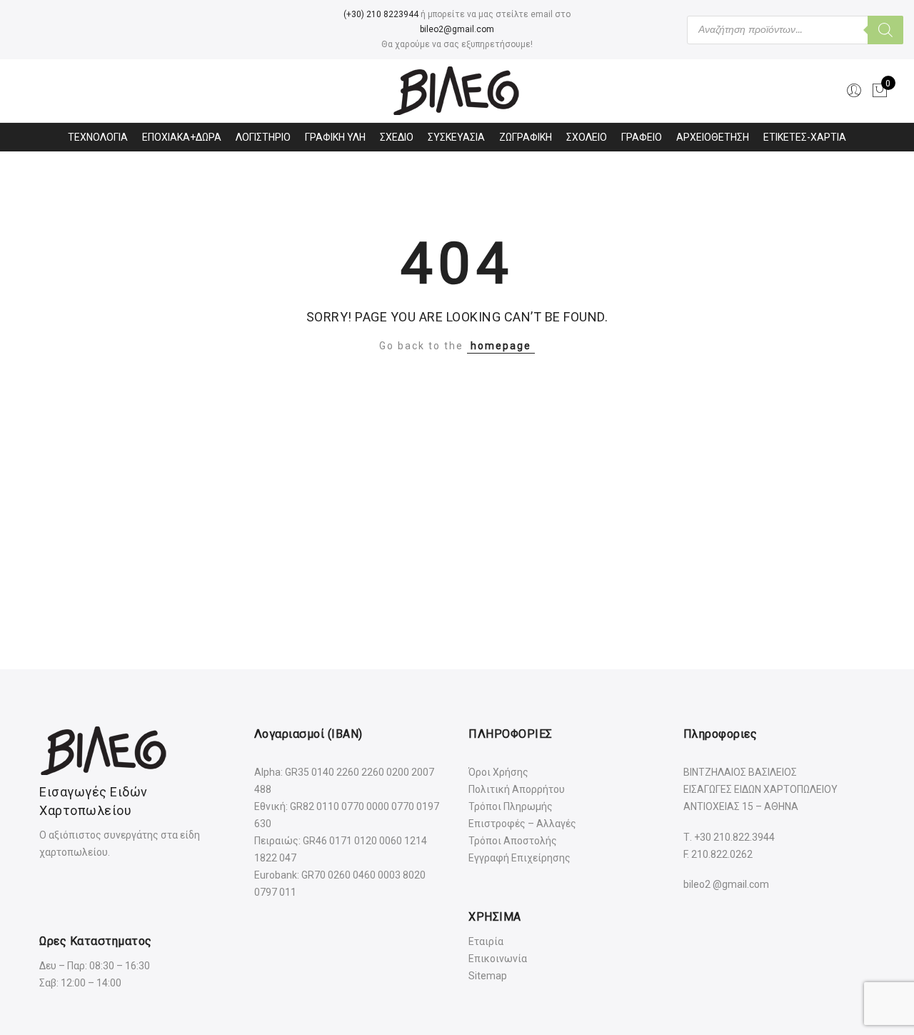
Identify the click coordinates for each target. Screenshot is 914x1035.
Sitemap (487, 975)
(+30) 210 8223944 (380, 14)
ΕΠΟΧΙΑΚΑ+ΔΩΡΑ (181, 137)
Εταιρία (485, 941)
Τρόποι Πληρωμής (510, 806)
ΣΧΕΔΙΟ (396, 137)
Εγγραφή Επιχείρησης (519, 858)
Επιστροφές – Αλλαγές (522, 823)
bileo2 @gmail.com (726, 884)
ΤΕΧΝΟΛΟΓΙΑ (98, 137)
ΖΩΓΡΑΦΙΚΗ (525, 137)
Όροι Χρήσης (498, 772)
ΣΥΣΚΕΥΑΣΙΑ (456, 137)
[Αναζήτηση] (885, 30)
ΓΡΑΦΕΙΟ (641, 137)
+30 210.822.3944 (734, 837)
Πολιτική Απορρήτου (516, 789)
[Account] (854, 91)
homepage (501, 345)
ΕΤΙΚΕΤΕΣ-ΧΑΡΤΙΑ (804, 137)
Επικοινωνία (497, 958)
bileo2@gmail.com (457, 29)
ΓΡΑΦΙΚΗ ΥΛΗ (335, 137)
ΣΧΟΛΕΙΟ (586, 137)
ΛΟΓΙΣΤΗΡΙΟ (263, 137)
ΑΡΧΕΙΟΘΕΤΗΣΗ (712, 137)
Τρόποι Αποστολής (512, 840)
